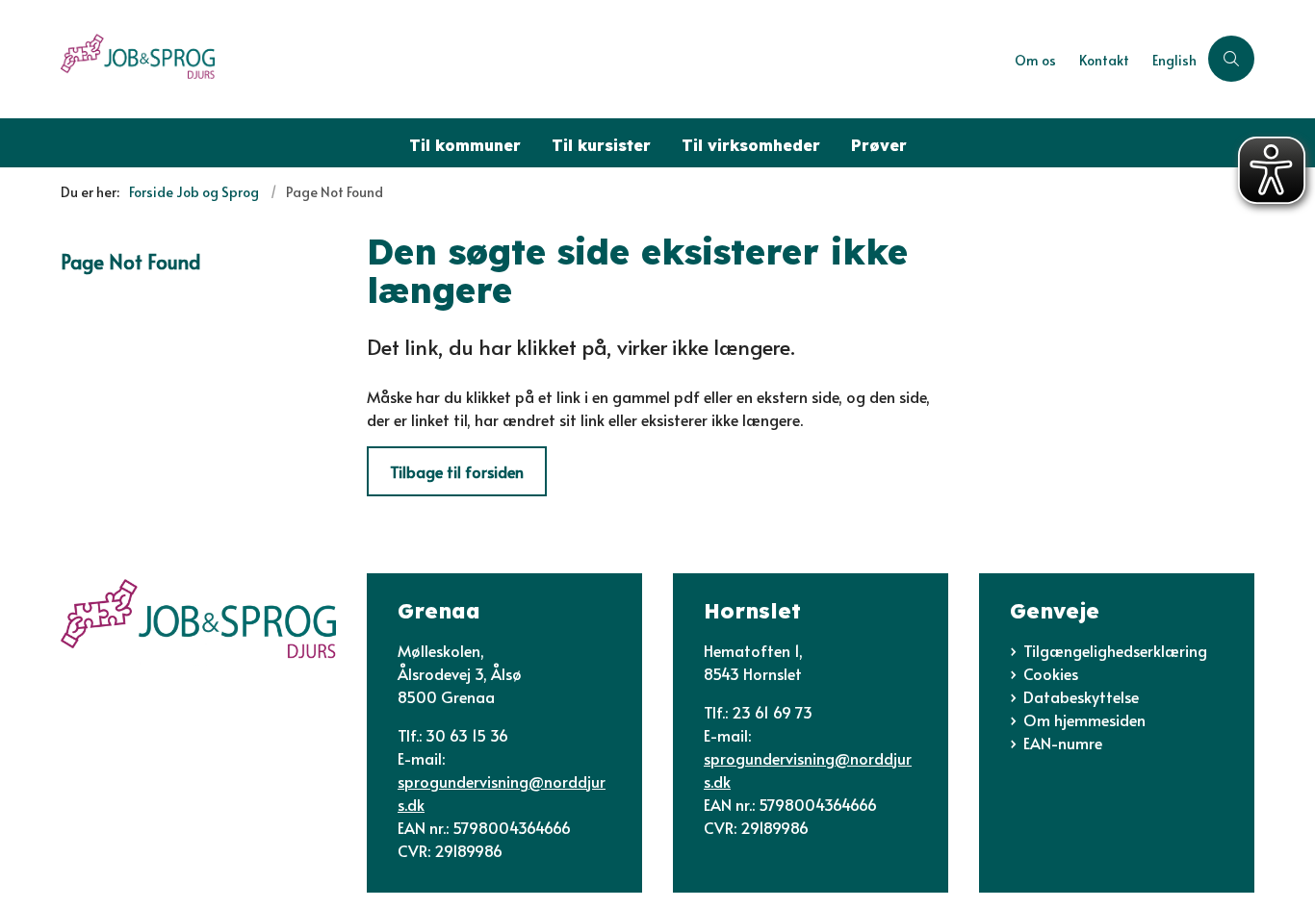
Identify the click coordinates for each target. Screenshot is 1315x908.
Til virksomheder (751, 145)
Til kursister (601, 145)
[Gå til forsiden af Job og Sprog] (532, 59)
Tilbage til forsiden (457, 471)
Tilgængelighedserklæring (1115, 650)
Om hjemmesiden (1084, 719)
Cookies (1050, 673)
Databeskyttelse (1081, 696)
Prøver (879, 145)
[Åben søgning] (1231, 59)
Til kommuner (465, 145)
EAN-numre (1062, 742)
